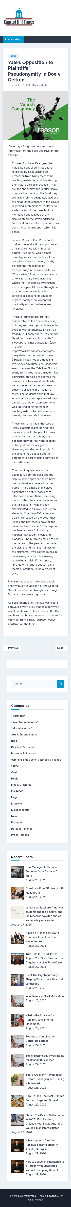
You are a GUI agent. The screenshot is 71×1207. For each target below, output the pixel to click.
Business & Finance (23, 747)
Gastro (15, 772)
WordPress (29, 1195)
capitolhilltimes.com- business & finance (36, 759)
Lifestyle (16, 803)
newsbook (53, 1195)
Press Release (20, 834)
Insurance (17, 791)
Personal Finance (22, 828)
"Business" (18, 715)
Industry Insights (21, 784)
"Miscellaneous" (21, 728)
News (14, 56)
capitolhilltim (41, 85)
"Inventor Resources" (24, 722)
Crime (15, 766)
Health (15, 778)
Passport (16, 822)
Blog (14, 740)
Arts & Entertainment (24, 734)
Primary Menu (13, 39)
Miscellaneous (20, 809)
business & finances (23, 753)
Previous (11, 647)
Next (61, 647)
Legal (14, 797)
